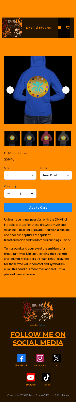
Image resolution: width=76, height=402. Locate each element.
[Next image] (66, 90)
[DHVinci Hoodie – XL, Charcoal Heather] (63, 138)
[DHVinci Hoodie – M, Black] (12, 138)
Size (7, 168)
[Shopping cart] (68, 28)
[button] (59, 28)
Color (43, 168)
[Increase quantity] (31, 193)
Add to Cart (38, 207)
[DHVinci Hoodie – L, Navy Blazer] (29, 138)
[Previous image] (10, 90)
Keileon (42, 325)
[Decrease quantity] (8, 193)
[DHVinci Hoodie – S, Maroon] (46, 138)
